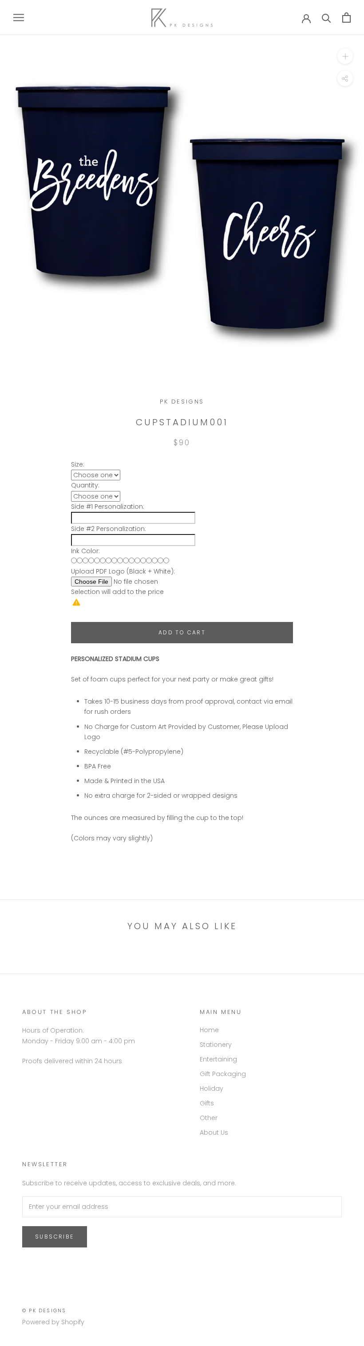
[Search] (326, 17)
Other (209, 1117)
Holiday (211, 1088)
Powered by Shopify (53, 1322)
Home (209, 1029)
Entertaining (218, 1059)
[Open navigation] (18, 17)
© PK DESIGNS (44, 1310)
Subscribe (54, 1236)
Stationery (216, 1044)
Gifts (207, 1103)
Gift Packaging (223, 1073)
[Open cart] (346, 17)
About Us (214, 1132)
